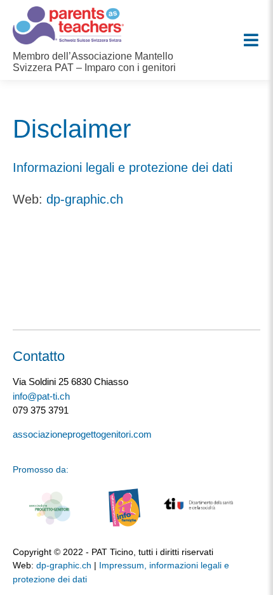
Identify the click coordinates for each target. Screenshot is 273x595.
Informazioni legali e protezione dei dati (122, 167)
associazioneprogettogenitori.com (82, 434)
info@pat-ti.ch (41, 396)
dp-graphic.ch (84, 199)
